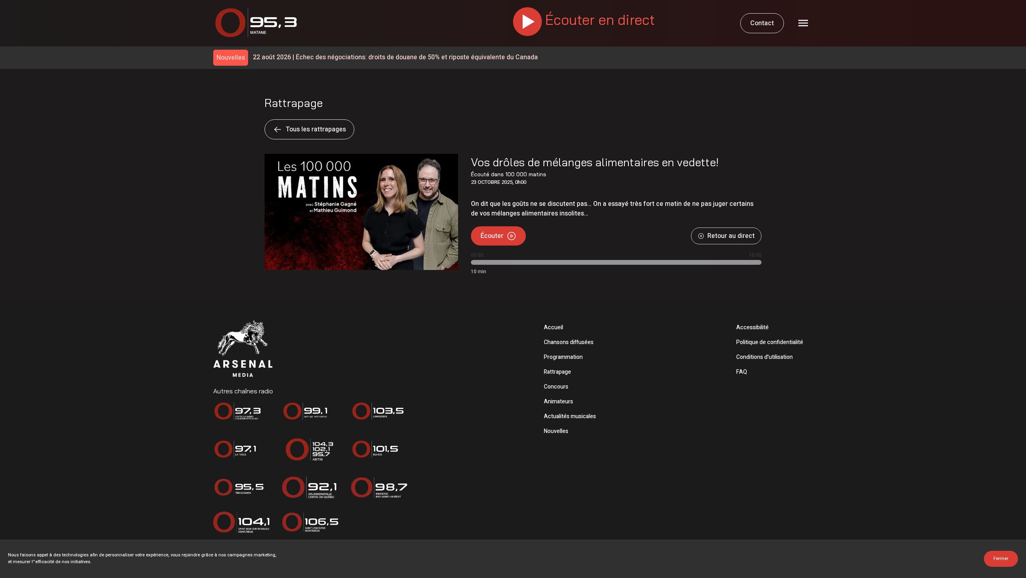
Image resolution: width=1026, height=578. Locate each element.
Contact (762, 23)
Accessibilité (752, 327)
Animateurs (558, 401)
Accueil (553, 327)
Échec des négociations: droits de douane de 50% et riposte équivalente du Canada (395, 57)
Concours (556, 387)
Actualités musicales (570, 416)
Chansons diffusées (569, 342)
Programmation (563, 357)
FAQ (741, 372)
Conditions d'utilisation (764, 357)
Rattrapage (557, 372)
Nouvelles (556, 431)
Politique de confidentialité (769, 342)
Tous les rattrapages (316, 129)
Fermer (1001, 558)
